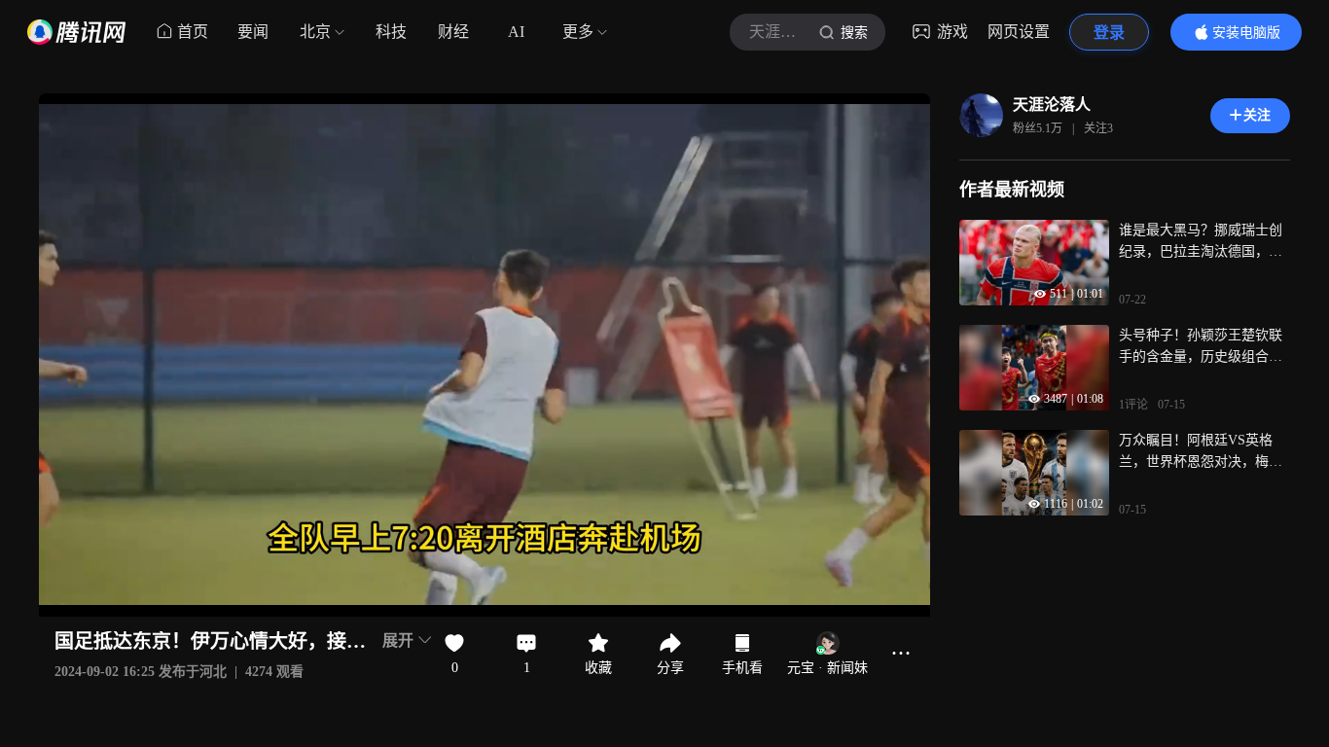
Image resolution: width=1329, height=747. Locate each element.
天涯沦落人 (1052, 104)
